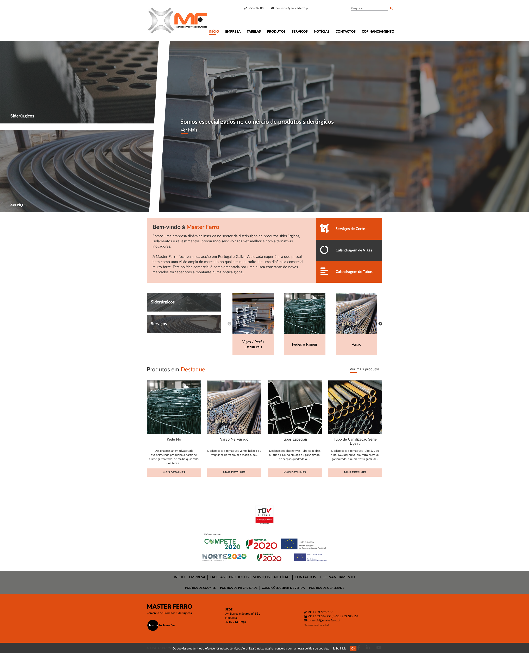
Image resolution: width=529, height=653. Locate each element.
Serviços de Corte (350, 229)
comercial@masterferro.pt (292, 8)
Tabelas (254, 31)
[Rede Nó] (174, 407)
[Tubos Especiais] (295, 407)
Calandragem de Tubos (354, 272)
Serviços (300, 31)
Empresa (233, 31)
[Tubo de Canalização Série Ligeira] (355, 407)
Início (214, 31)
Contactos (346, 31)
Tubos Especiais (294, 439)
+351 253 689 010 (319, 612)
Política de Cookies (200, 588)
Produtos (276, 31)
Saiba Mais (339, 648)
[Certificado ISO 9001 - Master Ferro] (264, 514)
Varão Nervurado (234, 439)
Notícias (321, 31)
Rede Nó (174, 439)
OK (353, 648)
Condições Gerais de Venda (283, 588)
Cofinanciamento (378, 31)
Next (380, 324)
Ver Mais (189, 130)
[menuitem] (179, 577)
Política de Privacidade (238, 588)
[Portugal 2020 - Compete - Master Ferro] (264, 541)
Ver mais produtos (365, 369)
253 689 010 (256, 8)
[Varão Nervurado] (234, 407)
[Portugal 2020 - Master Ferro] (264, 557)
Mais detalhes (174, 472)
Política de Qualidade (326, 588)
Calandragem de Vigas (354, 250)
